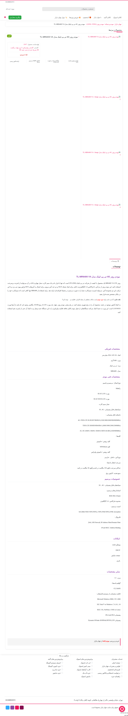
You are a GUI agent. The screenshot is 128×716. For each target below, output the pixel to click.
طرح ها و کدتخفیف (114, 669)
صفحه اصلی (116, 663)
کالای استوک (117, 17)
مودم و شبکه (109, 24)
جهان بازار (118, 24)
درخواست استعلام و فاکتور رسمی (109, 673)
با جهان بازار (97, 17)
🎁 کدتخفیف (87, 17)
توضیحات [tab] (114, 261)
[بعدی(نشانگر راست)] (125, 715)
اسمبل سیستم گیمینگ (53, 663)
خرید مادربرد (56, 669)
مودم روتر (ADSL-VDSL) (95, 24)
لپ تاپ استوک (85, 663)
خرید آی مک (86, 673)
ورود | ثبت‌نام (10, 9)
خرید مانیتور (57, 673)
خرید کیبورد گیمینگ (54, 666)
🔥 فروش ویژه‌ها (75, 17)
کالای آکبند (107, 17)
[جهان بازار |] (109, 9)
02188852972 (10, 2)
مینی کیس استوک (84, 666)
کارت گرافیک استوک (83, 669)
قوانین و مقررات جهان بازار (111, 666)
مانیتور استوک (85, 676)
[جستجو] (43, 9)
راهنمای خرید (115, 676)
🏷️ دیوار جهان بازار (61, 17)
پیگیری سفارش (15, 17)
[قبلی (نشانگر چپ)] (127, 715)
